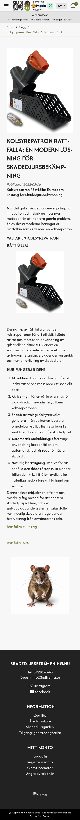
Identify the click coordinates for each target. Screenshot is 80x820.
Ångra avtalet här (40, 773)
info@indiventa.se (46, 677)
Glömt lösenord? (40, 767)
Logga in (40, 756)
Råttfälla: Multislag (22, 526)
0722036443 (41, 15)
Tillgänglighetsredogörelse (40, 732)
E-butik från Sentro (40, 816)
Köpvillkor (40, 715)
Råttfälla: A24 (18, 543)
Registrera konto (40, 762)
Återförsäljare (40, 721)
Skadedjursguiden (40, 727)
